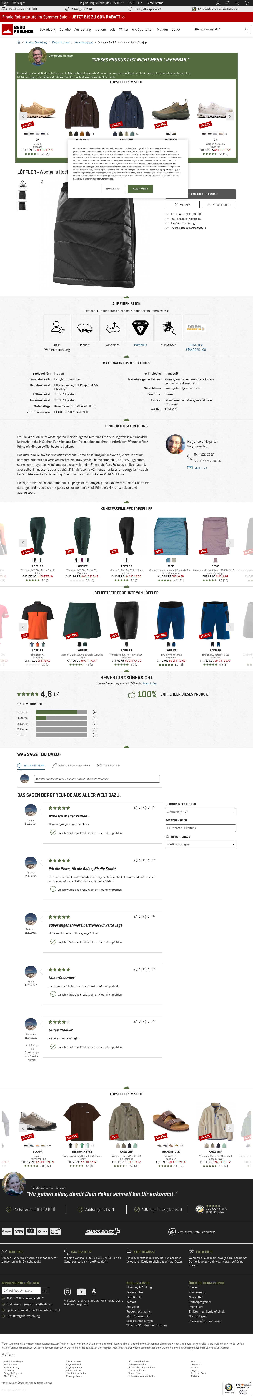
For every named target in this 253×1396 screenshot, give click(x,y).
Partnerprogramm (200, 1302)
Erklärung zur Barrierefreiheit (207, 1311)
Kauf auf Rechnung (183, 223)
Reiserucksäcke (137, 1364)
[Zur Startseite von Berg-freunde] (19, 29)
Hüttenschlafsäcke (138, 1361)
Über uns (194, 1287)
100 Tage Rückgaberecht (147, 9)
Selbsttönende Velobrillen (142, 1376)
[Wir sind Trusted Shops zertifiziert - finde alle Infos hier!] (200, 1209)
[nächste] (230, 116)
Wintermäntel (73, 1370)
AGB (129, 1316)
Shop (5, 3)
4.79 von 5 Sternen (217, 9)
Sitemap (48, 1382)
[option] (95, 234)
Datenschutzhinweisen (102, 179)
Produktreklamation (139, 1311)
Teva (193, 1361)
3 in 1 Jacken (73, 1361)
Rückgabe (132, 1307)
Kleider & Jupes (61, 42)
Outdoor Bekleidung (36, 42)
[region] (128, 169)
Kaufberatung (11, 1367)
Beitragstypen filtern (181, 804)
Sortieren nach (176, 820)
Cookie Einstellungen (139, 1321)
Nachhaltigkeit (198, 1316)
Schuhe (65, 29)
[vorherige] (23, 116)
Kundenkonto (197, 1292)
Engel (194, 1370)
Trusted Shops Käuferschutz (188, 228)
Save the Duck (198, 1373)
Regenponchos (74, 1367)
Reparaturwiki (212, 1321)
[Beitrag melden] (153, 808)
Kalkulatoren (11, 1364)
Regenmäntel (73, 1364)
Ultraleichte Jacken (76, 1373)
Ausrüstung (82, 29)
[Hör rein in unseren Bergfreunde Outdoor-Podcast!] (97, 1292)
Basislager (18, 3)
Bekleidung (48, 29)
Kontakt (131, 1302)
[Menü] (250, 1383)
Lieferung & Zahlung (139, 1287)
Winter (123, 29)
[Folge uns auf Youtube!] (84, 1292)
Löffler (26, 172)
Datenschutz (141, 1316)
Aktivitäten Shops (13, 1361)
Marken (162, 29)
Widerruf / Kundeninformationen (146, 1325)
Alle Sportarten (142, 29)
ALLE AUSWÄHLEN (140, 189)
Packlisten (9, 1370)
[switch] (243, 1392)
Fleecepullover (74, 1376)
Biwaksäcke (134, 1373)
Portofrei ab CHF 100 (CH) (23, 9)
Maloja (194, 1367)
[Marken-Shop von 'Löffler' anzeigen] (23, 184)
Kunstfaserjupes (84, 42)
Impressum (196, 1307)
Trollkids (195, 1376)
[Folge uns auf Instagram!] (70, 1292)
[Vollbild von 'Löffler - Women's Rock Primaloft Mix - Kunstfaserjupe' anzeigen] (42, 181)
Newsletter (196, 1297)
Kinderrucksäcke (137, 1370)
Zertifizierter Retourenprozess (196, 1232)
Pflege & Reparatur (14, 1373)
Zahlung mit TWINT (82, 9)
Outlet (176, 29)
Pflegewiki (195, 1321)
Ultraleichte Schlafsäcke (141, 1367)
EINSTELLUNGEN (113, 189)
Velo (113, 29)
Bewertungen (180, 837)
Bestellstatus (134, 1292)
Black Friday (10, 1376)
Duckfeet (196, 1364)
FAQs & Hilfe (134, 1297)
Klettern (100, 29)
